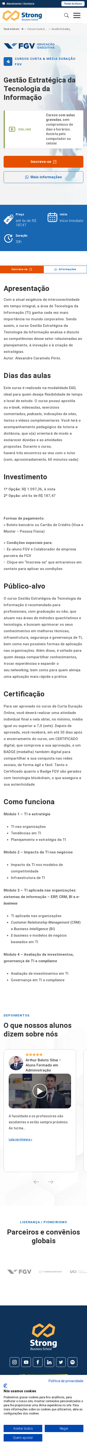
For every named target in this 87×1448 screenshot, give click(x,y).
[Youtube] (26, 1362)
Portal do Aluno (73, 3)
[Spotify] (72, 1362)
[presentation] (36, 1182)
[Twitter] (61, 1362)
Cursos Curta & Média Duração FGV (37, 29)
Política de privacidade (66, 1381)
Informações (67, 269)
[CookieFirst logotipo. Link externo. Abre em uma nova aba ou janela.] (5, 1386)
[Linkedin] (49, 1362)
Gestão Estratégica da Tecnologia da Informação (61, 29)
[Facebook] (38, 1362)
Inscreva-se (41, 161)
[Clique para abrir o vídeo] (40, 1091)
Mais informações (46, 177)
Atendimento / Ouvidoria (20, 3)
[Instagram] (14, 1362)
